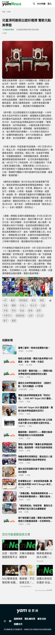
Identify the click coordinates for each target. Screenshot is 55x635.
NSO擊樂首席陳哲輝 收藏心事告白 (10, 580)
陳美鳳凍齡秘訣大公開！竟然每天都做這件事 (44, 555)
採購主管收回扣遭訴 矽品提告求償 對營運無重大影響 (44, 580)
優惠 (14, 320)
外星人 (23, 305)
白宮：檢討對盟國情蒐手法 (9, 555)
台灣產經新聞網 (8, 30)
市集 (5, 305)
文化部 (40, 315)
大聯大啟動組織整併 (27, 555)
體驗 (14, 305)
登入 (50, 3)
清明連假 (23, 300)
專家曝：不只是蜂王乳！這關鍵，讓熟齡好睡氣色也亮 (27, 580)
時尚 (14, 310)
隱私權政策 (30, 618)
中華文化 (7, 315)
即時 (9, 12)
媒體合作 (18, 624)
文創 (43, 305)
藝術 (13, 300)
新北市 (33, 305)
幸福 (5, 310)
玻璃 (30, 310)
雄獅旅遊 (20, 315)
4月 (5, 300)
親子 (5, 320)
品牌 (38, 310)
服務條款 (18, 618)
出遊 (30, 315)
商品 (22, 310)
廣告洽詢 (41, 618)
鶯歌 (42, 300)
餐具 (34, 300)
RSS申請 (41, 3)
